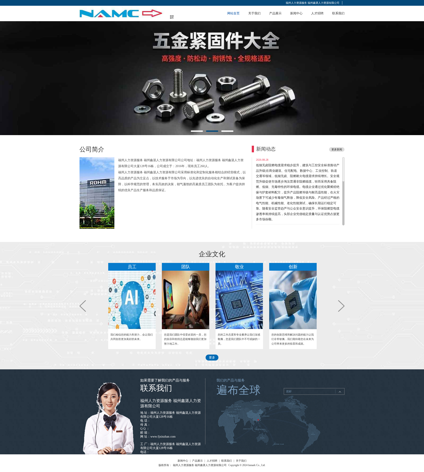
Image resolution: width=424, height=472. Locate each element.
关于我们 (254, 13)
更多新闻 (336, 149)
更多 (212, 357)
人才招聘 (317, 13)
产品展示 (275, 13)
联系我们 (338, 13)
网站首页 (233, 13)
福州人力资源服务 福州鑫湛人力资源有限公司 (312, 2)
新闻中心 (296, 13)
